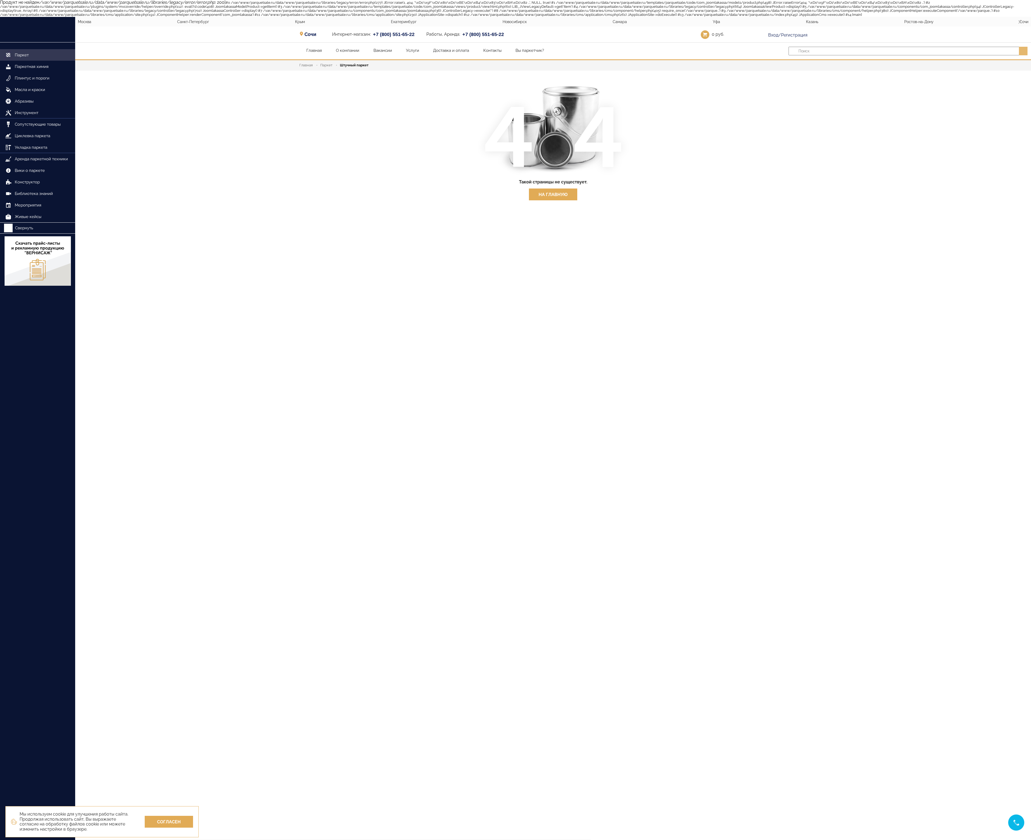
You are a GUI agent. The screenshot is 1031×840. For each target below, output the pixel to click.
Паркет (326, 65)
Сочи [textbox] (310, 34)
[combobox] (312, 34)
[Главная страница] (37, 29)
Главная (306, 65)
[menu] (37, 132)
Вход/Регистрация (787, 35)
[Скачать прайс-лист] (37, 261)
